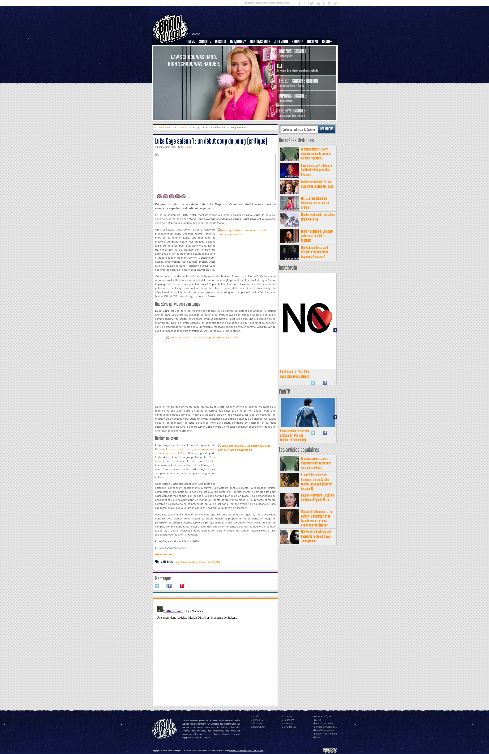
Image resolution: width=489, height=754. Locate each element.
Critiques (192, 48)
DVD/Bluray (238, 41)
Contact (318, 737)
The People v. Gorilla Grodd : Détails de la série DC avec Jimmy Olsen (316, 536)
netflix (217, 561)
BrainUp (297, 41)
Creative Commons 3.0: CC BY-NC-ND (246, 751)
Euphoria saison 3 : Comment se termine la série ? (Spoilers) (317, 236)
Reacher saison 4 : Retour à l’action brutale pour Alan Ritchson (316, 170)
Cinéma (190, 41)
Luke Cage (181, 561)
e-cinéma (192, 61)
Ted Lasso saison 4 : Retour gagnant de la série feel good (317, 184)
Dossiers (192, 55)
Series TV (205, 41)
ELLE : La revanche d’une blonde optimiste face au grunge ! (315, 203)
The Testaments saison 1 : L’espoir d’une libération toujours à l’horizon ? (315, 252)
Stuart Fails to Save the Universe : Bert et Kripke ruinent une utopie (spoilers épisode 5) (316, 482)
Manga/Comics (260, 41)
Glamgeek (314, 55)
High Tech (314, 61)
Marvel (193, 561)
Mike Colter (206, 561)
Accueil (158, 127)
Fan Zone (328, 48)
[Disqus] (215, 652)
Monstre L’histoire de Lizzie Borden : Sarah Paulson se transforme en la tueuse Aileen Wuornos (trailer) (316, 518)
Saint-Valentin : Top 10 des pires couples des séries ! (295, 374)
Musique (220, 41)
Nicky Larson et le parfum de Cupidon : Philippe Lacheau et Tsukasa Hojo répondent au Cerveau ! (294, 438)
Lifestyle (312, 41)
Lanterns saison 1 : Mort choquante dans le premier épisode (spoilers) (316, 153)
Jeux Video (281, 41)
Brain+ (327, 41)
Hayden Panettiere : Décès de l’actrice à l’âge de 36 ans (317, 497)
